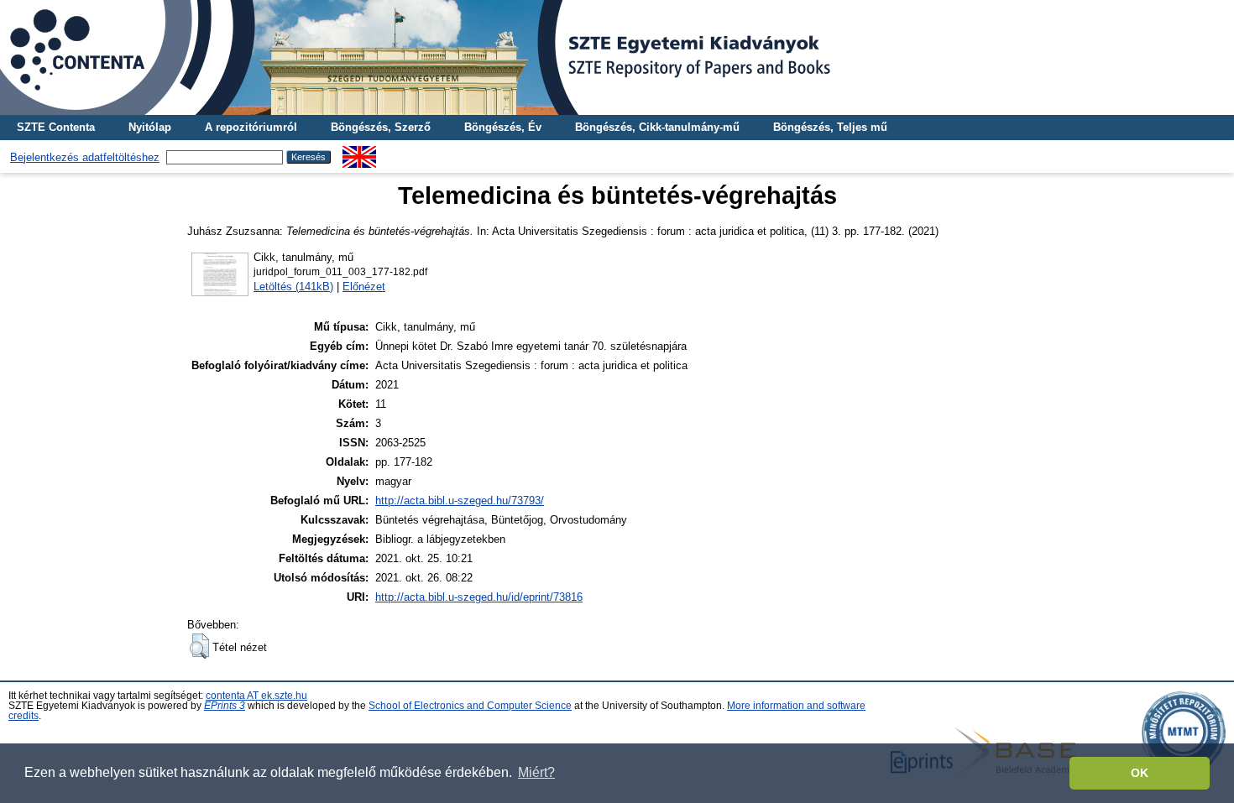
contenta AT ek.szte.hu (256, 696)
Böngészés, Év (502, 127)
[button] (199, 646)
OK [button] (1139, 773)
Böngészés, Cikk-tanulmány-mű (657, 127)
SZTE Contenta (56, 127)
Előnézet (363, 286)
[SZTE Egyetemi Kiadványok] (617, 57)
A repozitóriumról (251, 127)
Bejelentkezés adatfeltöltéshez (84, 157)
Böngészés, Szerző (381, 127)
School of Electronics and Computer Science (470, 706)
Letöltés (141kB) (293, 286)
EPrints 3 (224, 706)
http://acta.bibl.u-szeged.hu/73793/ (459, 500)
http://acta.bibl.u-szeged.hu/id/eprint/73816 (479, 597)
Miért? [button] (536, 772)
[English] (359, 152)
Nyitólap (149, 127)
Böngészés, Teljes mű (830, 127)
